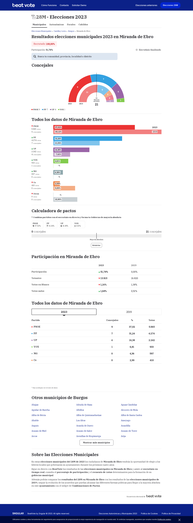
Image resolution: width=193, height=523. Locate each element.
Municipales (39, 24)
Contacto (64, 5)
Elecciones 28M (170, 5)
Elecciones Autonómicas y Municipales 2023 (118, 513)
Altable (35, 420)
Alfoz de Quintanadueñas (88, 415)
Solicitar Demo (79, 5)
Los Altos (80, 420)
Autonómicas (56, 24)
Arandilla (125, 425)
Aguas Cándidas (129, 404)
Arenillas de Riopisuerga (88, 436)
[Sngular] (18, 514)
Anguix (35, 425)
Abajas (35, 404)
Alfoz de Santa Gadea (131, 415)
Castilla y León (60, 31)
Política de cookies (164, 519)
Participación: (42, 50)
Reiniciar (96, 245)
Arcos (34, 436)
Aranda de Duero (84, 425)
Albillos (80, 410)
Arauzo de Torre (129, 431)
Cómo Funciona (49, 5)
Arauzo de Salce (84, 431)
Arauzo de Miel (39, 431)
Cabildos (83, 24)
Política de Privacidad (171, 513)
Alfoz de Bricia (39, 415)
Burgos (71, 31)
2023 (64, 312)
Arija (123, 436)
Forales (71, 24)
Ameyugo (125, 420)
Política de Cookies (149, 513)
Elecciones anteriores (146, 5)
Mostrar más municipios (96, 442)
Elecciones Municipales (41, 31)
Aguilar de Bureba (41, 410)
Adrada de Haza (84, 404)
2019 (129, 312)
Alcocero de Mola (129, 410)
